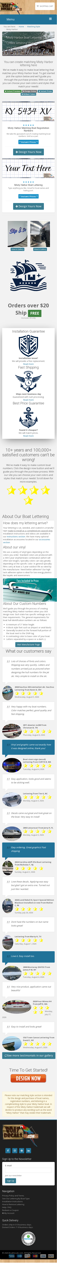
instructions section (16, 536)
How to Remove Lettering (13, 1204)
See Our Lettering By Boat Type (16, 1198)
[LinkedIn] (28, 1150)
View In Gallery (17, 249)
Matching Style (33, 26)
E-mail (8, 1165)
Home (21, 26)
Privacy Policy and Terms (13, 1195)
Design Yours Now (29, 152)
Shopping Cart (46, 6)
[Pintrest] (21, 1150)
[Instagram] (14, 1150)
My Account (9, 1213)
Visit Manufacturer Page (28, 644)
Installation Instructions (12, 1201)
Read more (28, 364)
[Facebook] (7, 1150)
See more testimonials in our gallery (30, 1055)
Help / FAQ (6, 1207)
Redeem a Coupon (10, 1210)
